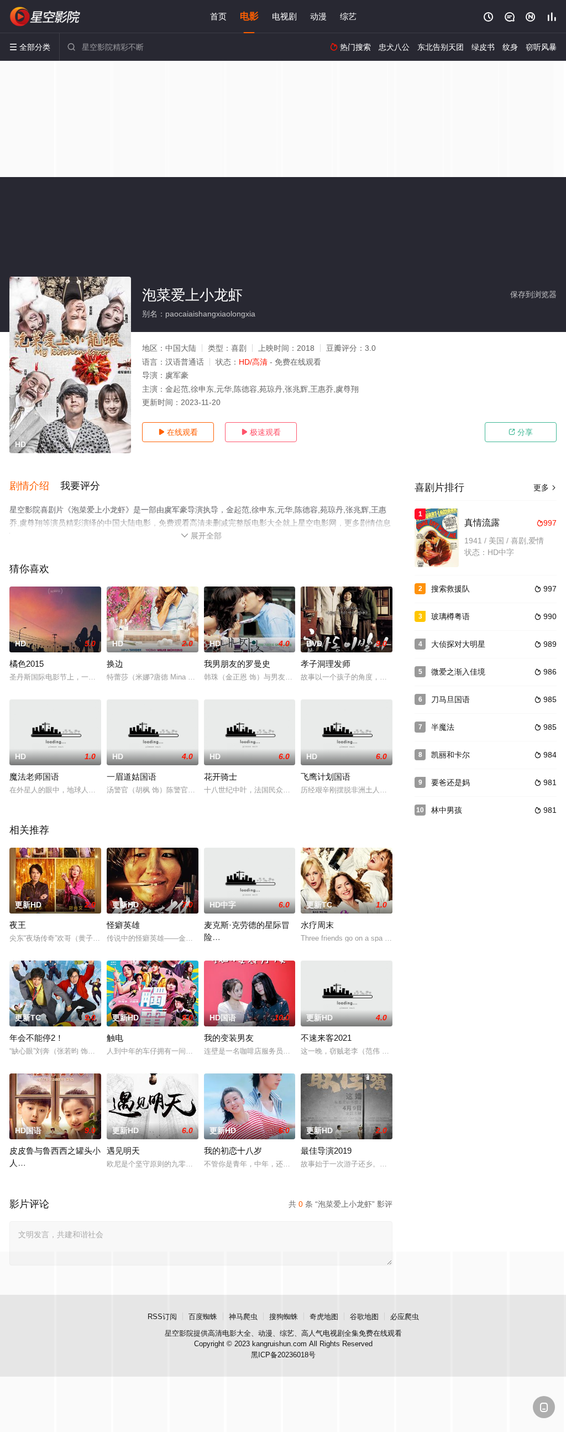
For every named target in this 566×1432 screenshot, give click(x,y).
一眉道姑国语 (131, 776)
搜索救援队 (450, 588)
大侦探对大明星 (458, 644)
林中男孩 (446, 810)
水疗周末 (317, 925)
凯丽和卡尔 (450, 754)
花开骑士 (220, 776)
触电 (115, 1037)
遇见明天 (123, 1150)
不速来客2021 (326, 1037)
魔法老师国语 (34, 776)
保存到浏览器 (533, 294)
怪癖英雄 (123, 925)
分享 (521, 432)
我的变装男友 (229, 1037)
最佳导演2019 (326, 1150)
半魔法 (442, 727)
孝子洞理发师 (325, 663)
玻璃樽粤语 (450, 616)
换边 (115, 663)
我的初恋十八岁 (233, 1150)
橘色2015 (26, 663)
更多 (545, 487)
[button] (34, 486)
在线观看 (178, 432)
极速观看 (261, 432)
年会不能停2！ (36, 1037)
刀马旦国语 (450, 699)
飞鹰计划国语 (325, 776)
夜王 (17, 925)
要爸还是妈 (450, 782)
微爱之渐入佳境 (458, 671)
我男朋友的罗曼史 (237, 663)
